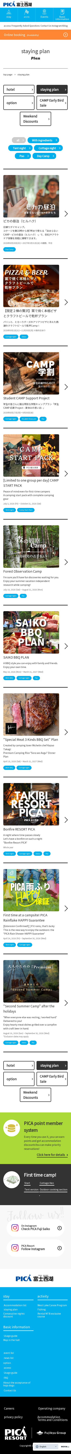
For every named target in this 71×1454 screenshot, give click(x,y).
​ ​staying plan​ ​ (10, 1309)
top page (7, 74)
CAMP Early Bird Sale (52, 103)
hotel (11, 89)
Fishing (41, 1309)
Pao (21, 156)
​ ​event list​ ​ (9, 1352)
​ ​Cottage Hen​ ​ (46, 1183)
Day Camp (43, 156)
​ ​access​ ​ (7, 25)
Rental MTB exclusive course (49, 1315)
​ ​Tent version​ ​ (31, 1189)
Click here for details (51, 1155)
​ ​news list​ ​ (8, 1357)
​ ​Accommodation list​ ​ (15, 1305)
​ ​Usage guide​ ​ (10, 1335)
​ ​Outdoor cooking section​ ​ (53, 1191)
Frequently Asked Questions (26, 25)
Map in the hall (11, 1340)
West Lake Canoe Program (52, 1305)
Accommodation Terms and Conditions (52, 1418)
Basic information (16, 1327)
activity (43, 1296)
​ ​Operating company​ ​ (51, 1408)
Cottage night (47, 148)
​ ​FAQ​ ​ (6, 1377)
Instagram (57, 25)
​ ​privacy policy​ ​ (13, 1417)
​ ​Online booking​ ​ (21, 35)
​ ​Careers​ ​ (9, 1408)
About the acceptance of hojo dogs (16, 1384)
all (18, 140)
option (12, 102)
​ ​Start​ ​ (27, 1183)
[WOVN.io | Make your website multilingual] (64, 1446)
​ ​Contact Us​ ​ (46, 25)
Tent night (19, 148)
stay (6, 1296)
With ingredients (42, 140)
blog (65, 25)
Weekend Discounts (30, 119)
